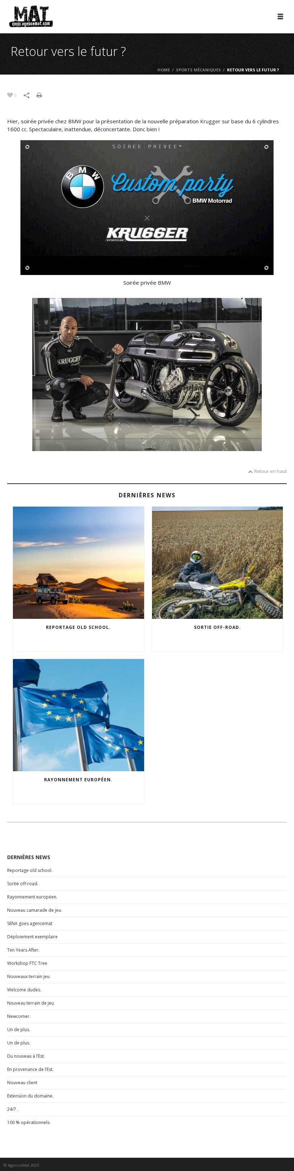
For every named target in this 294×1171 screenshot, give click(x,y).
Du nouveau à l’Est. (26, 1056)
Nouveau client (22, 1083)
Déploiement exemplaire (32, 937)
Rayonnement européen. (78, 780)
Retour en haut (270, 471)
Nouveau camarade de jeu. (34, 910)
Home (163, 69)
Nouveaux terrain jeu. (29, 976)
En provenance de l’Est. (30, 1069)
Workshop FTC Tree (27, 963)
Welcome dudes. (24, 990)
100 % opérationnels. (29, 1122)
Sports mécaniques (198, 69)
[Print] (43, 95)
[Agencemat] (31, 16)
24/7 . (12, 1109)
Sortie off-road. (217, 627)
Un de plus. (18, 1030)
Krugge (209, 121)
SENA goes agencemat (29, 923)
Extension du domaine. (30, 1096)
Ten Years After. (23, 950)
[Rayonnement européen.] (78, 715)
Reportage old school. (78, 627)
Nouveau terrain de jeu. (31, 1003)
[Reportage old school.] (78, 563)
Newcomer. (18, 1016)
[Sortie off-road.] (217, 563)
